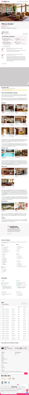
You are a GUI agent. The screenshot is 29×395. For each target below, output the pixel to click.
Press (2, 361)
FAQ (2, 355)
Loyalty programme (3, 362)
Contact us (2, 354)
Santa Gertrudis (4, 25)
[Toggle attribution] (28, 85)
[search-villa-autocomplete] (19, 1)
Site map (2, 356)
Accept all (14, 393)
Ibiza (15, 354)
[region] (14, 76)
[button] (14, 93)
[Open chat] (27, 393)
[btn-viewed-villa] (23, 1)
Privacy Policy (3, 367)
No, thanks (8, 393)
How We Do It (9, 233)
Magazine (2, 360)
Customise (3, 393)
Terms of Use (3, 366)
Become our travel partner (4, 363)
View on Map (7, 25)
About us (2, 353)
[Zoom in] (28, 82)
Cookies (2, 368)
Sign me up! (26, 373)
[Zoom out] (28, 83)
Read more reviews (4, 63)
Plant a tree (2, 359)
